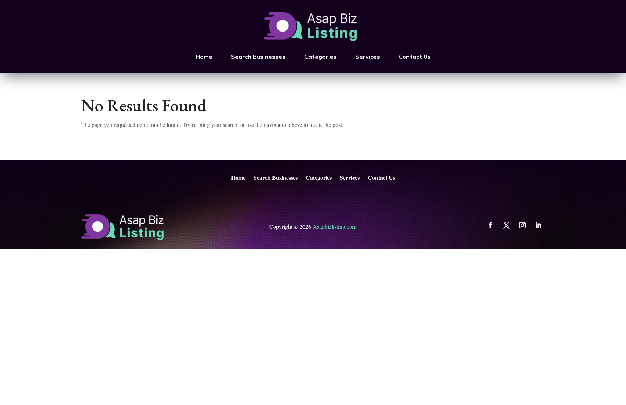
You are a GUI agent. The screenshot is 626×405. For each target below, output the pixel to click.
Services (367, 56)
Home (204, 56)
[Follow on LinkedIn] (538, 225)
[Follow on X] (506, 225)
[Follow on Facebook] (490, 225)
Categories (320, 56)
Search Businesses (258, 56)
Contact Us (415, 56)
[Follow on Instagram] (522, 225)
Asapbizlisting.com (334, 226)
